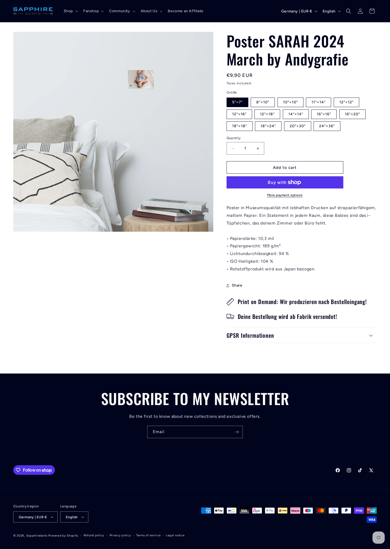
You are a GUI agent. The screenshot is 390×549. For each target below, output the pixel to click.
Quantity (234, 138)
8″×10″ (262, 102)
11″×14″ (318, 102)
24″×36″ (327, 126)
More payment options (285, 195)
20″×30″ (298, 126)
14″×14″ (295, 114)
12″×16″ (239, 114)
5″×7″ (237, 102)
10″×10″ (290, 102)
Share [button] (237, 285)
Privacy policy (120, 535)
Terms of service (148, 535)
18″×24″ (268, 126)
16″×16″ (324, 114)
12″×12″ (346, 102)
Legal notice (175, 535)
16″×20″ (352, 114)
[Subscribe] (236, 432)
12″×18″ (267, 114)
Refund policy (94, 535)
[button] (70, 11)
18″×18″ (239, 126)
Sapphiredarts (36, 535)
